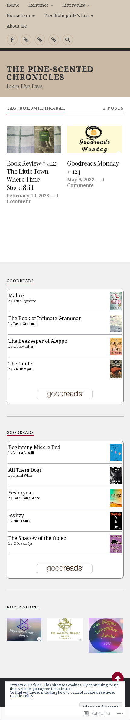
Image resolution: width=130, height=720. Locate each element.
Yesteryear (21, 492)
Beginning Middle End (34, 447)
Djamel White (22, 475)
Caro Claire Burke (26, 498)
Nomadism (18, 15)
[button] (24, 629)
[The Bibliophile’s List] (53, 39)
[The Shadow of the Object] (116, 551)
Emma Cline (21, 521)
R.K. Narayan (22, 369)
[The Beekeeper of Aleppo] (116, 353)
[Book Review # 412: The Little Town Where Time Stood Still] (34, 139)
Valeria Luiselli (23, 453)
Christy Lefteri (23, 346)
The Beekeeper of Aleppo (37, 341)
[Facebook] (12, 39)
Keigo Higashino (24, 301)
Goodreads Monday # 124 (93, 167)
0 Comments (85, 182)
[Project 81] (39, 39)
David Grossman (25, 324)
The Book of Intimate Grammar (44, 318)
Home (13, 5)
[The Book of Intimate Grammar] (116, 330)
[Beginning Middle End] (116, 459)
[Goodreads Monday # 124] (94, 139)
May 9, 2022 (80, 180)
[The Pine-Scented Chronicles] (26, 39)
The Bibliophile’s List (66, 15)
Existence (38, 5)
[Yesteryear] (116, 505)
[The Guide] (116, 376)
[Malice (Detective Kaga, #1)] (116, 308)
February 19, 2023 (28, 196)
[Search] (67, 39)
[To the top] (118, 678)
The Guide (20, 363)
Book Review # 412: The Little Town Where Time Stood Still (31, 175)
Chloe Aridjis (22, 543)
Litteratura (74, 5)
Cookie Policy (21, 696)
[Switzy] (116, 528)
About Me (17, 26)
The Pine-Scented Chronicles (50, 73)
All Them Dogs (25, 470)
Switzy (16, 515)
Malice (16, 295)
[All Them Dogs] (116, 482)
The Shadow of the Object (38, 538)
